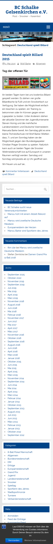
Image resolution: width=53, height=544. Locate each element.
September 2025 (16, 274)
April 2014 (12, 391)
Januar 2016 (14, 358)
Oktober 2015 (14, 361)
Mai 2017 (12, 324)
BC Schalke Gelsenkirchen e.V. (26, 9)
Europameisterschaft (18, 469)
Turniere (12, 495)
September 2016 (16, 341)
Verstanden (13, 540)
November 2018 (16, 301)
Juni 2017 (12, 321)
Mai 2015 (12, 368)
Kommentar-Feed (17, 522)
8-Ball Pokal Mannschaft (20, 452)
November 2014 (16, 378)
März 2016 (13, 355)
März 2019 (13, 298)
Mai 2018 (12, 311)
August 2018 (14, 304)
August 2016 (14, 345)
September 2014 (16, 381)
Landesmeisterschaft (18, 479)
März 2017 (13, 331)
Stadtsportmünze (16, 492)
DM (9, 462)
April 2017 (12, 328)
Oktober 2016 (14, 338)
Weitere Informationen (35, 540)
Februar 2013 (14, 425)
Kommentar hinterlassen (17, 171)
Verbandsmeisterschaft (19, 499)
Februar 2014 (14, 398)
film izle (11, 247)
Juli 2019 (12, 288)
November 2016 (16, 334)
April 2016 (13, 351)
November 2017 (16, 318)
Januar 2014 (14, 401)
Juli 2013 (12, 415)
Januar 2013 (14, 428)
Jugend (11, 475)
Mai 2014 (12, 388)
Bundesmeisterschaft (18, 458)
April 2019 (13, 294)
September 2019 (16, 284)
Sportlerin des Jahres (18, 489)
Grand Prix (13, 472)
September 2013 (16, 408)
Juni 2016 (12, 348)
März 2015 (13, 375)
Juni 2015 (12, 365)
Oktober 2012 (14, 431)
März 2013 (13, 421)
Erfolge (11, 465)
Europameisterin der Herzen (22, 227)
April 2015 (12, 371)
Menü (6, 27)
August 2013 (14, 411)
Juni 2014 (12, 385)
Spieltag (12, 485)
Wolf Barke (25, 63)
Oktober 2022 (14, 278)
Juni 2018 (12, 308)
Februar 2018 (14, 315)
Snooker (12, 482)
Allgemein (41, 63)
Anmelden (13, 516)
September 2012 (16, 435)
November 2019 (16, 281)
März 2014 (13, 395)
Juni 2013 (12, 418)
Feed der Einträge (17, 519)
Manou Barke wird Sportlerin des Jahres (28, 230)
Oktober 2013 (14, 405)
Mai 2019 (12, 291)
